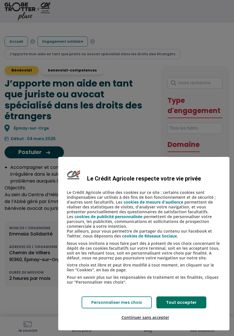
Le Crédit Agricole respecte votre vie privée (144, 178)
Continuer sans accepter (145, 317)
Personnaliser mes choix (116, 302)
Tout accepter (181, 302)
